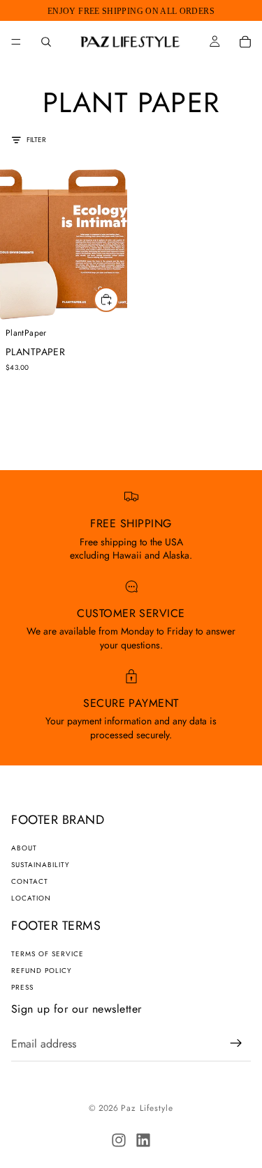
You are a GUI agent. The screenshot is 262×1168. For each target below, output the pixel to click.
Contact (29, 881)
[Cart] (245, 41)
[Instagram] (118, 1140)
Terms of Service (47, 954)
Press (22, 987)
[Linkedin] (143, 1140)
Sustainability (40, 864)
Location (31, 898)
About (24, 848)
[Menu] (16, 42)
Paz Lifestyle (147, 1108)
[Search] (46, 41)
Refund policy (41, 970)
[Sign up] (236, 1043)
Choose (118, 299)
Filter (36, 139)
